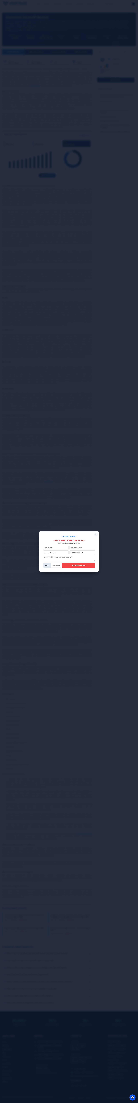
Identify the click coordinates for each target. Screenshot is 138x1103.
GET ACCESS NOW (78, 565)
